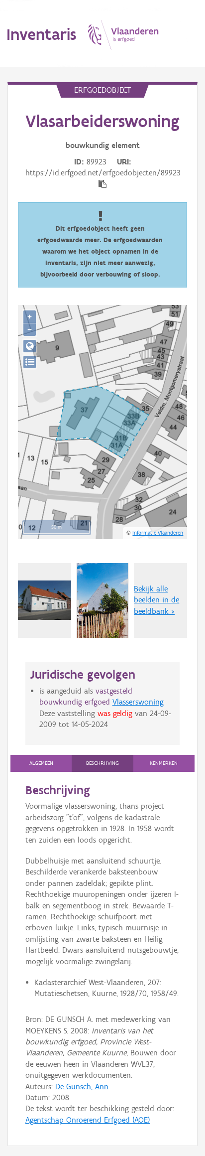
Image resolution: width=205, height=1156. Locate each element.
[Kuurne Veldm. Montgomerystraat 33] (44, 600)
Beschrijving (102, 763)
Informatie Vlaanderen (157, 532)
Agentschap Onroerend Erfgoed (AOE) (87, 1120)
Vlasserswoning (138, 702)
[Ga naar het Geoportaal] (29, 346)
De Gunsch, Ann (81, 1086)
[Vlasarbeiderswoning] (102, 600)
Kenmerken (164, 763)
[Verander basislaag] (29, 362)
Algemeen (41, 763)
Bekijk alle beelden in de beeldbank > (156, 600)
